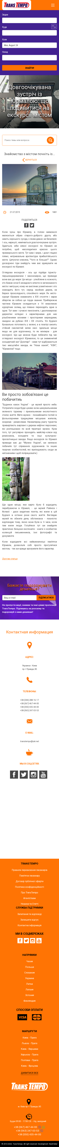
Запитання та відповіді (29, 914)
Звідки (5, 14)
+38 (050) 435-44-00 (29, 707)
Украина (29, 978)
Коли (4, 39)
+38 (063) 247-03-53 (29, 710)
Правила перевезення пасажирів (29, 870)
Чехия (29, 961)
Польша (29, 967)
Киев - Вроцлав (29, 1065)
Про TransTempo (29, 892)
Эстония (29, 995)
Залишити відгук (29, 919)
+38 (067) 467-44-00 (29, 703)
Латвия (29, 989)
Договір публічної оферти (29, 881)
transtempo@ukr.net (29, 741)
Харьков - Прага (29, 1054)
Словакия (29, 972)
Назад (5, 52)
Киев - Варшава (29, 1049)
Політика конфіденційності (29, 887)
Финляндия (29, 1000)
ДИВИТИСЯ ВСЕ (29, 1073)
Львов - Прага (29, 1043)
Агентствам (29, 898)
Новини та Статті (29, 903)
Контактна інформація (29, 925)
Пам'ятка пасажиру (29, 875)
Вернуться (31, 160)
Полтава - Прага (29, 1060)
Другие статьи (9, 558)
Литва (29, 984)
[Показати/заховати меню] (53, 5)
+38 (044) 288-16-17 (29, 700)
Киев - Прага (30, 1037)
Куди (4, 27)
